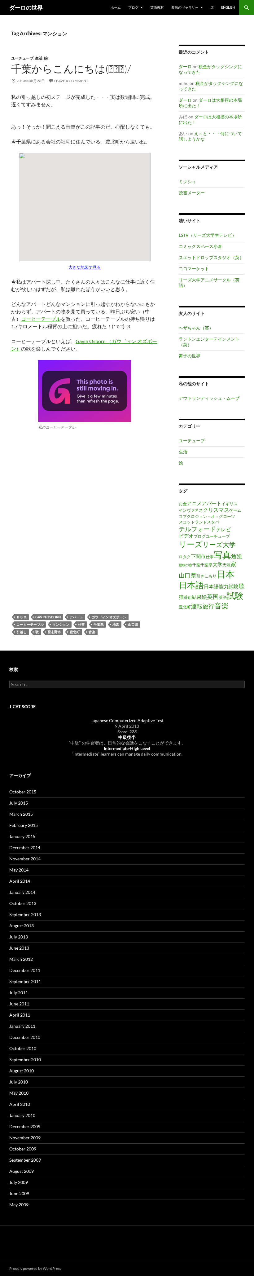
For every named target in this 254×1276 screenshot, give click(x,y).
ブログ (200, 536)
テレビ (223, 529)
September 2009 (25, 1160)
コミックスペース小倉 (200, 246)
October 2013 (22, 903)
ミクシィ (187, 181)
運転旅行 (202, 606)
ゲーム (235, 510)
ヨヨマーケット (194, 268)
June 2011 (19, 1003)
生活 (38, 58)
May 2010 (18, 1093)
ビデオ (186, 536)
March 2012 (21, 959)
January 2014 (22, 892)
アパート (76, 617)
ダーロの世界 (26, 7)
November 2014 (25, 858)
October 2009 (22, 1148)
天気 (226, 564)
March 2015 (21, 814)
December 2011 (24, 970)
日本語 (191, 585)
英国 (213, 596)
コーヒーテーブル (41, 319)
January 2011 (22, 1026)
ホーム (116, 7)
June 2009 (19, 1193)
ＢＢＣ (21, 617)
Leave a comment (71, 80)
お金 (183, 503)
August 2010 (21, 1070)
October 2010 (22, 1048)
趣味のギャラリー (185, 7)
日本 (225, 573)
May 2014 (18, 869)
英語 (223, 597)
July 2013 (18, 936)
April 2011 (19, 1015)
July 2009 (18, 1182)
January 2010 (22, 1115)
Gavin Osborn (48, 617)
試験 (235, 596)
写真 (222, 555)
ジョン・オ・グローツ (215, 516)
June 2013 (19, 948)
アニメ (194, 503)
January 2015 (22, 836)
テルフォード (197, 528)
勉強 (236, 556)
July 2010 (18, 1081)
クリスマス (216, 509)
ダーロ (185, 66)
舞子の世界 (189, 355)
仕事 (81, 624)
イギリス (229, 503)
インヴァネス (191, 510)
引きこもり (206, 575)
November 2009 (25, 1137)
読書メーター (192, 192)
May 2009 (18, 1204)
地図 (115, 624)
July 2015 (18, 803)
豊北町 (75, 632)
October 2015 (22, 791)
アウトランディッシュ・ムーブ (209, 398)
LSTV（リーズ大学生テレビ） (207, 235)
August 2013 (21, 925)
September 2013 (25, 914)
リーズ (191, 544)
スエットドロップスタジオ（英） (211, 257)
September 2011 (25, 981)
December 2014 (24, 847)
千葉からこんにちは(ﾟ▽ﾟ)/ (71, 68)
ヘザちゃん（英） (196, 327)
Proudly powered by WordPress (35, 1268)
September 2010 (25, 1059)
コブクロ (187, 516)
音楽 (92, 632)
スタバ (213, 521)
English (228, 7)
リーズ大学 (219, 545)
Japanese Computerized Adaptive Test (127, 720)
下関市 (198, 556)
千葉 (196, 564)
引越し (21, 632)
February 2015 (23, 825)
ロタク (185, 556)
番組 (188, 597)
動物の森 (185, 565)
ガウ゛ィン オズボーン (109, 617)
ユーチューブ (22, 58)
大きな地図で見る (84, 267)
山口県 (133, 624)
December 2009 (24, 1126)
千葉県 (99, 624)
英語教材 (157, 7)
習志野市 (54, 632)
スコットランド (193, 521)
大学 (217, 564)
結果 (197, 597)
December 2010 (24, 1037)
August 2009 (21, 1171)
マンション (60, 624)
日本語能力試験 (221, 586)
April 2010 (19, 1104)
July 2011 (18, 992)
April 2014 (19, 881)
